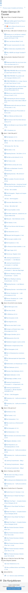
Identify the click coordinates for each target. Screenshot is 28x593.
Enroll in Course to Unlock (14, 588)
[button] (1, 1)
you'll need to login (20, 586)
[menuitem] (1, 3)
